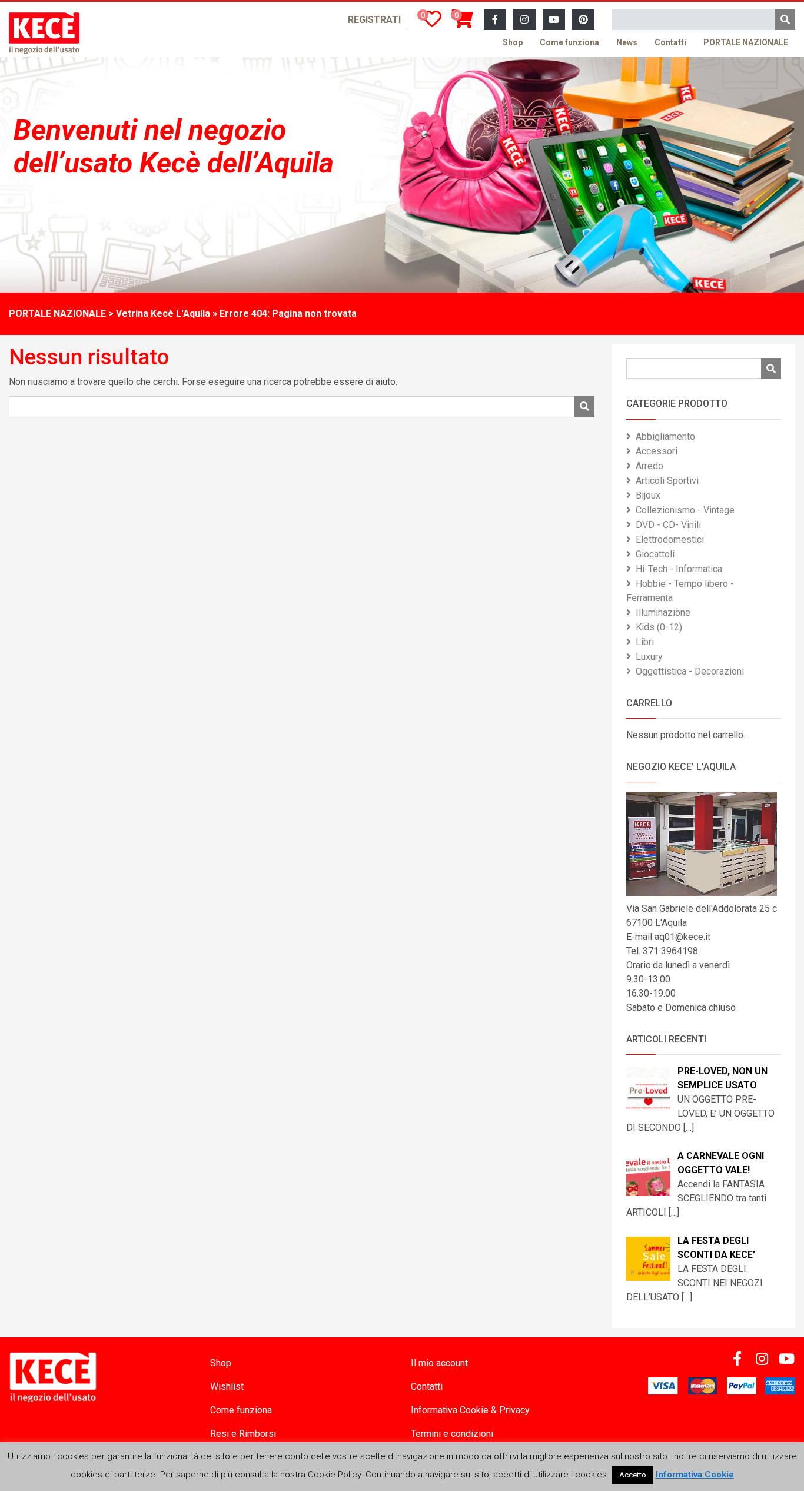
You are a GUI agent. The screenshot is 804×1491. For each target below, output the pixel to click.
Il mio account (439, 1363)
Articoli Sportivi (667, 480)
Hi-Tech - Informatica (679, 569)
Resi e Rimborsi (243, 1433)
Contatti (670, 42)
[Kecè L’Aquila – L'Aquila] (44, 33)
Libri (645, 641)
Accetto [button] (632, 1474)
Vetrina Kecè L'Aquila (163, 313)
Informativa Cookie (695, 1474)
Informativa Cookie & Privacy (470, 1410)
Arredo (649, 465)
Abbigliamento (665, 436)
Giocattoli (655, 554)
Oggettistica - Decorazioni (690, 671)
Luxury (649, 656)
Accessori (656, 451)
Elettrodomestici (670, 539)
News (626, 42)
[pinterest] (583, 20)
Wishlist (227, 1386)
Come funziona (569, 42)
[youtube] (554, 20)
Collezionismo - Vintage (685, 510)
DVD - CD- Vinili (668, 524)
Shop (513, 42)
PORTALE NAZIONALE (745, 42)
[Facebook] (495, 20)
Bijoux (648, 495)
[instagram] (524, 20)
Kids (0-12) (659, 627)
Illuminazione (663, 612)
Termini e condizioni (452, 1433)
